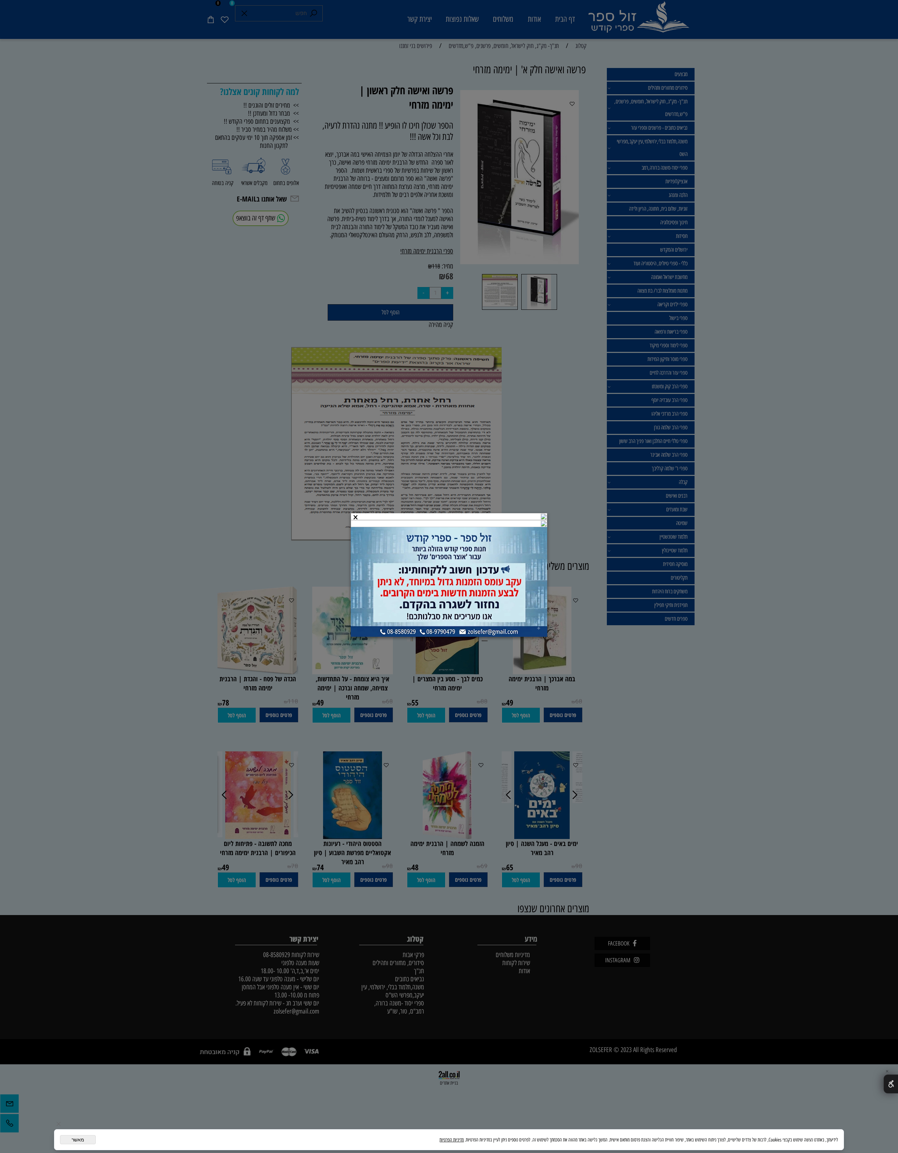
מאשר (78, 1139)
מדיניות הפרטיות (452, 1140)
